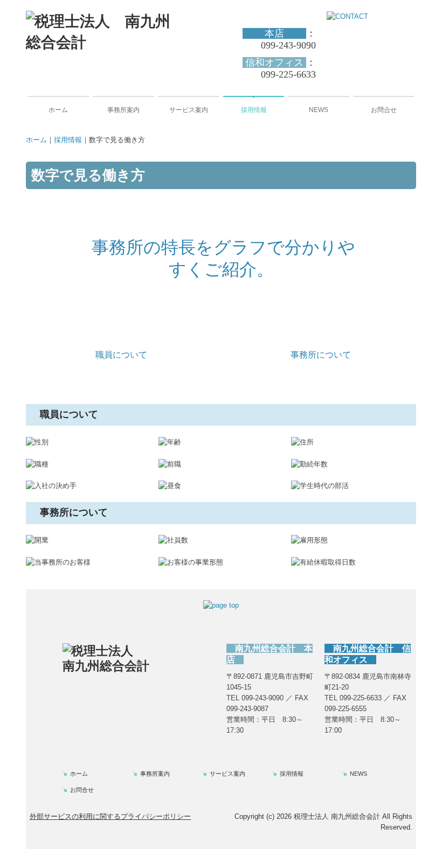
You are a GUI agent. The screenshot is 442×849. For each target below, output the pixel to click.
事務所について (321, 354)
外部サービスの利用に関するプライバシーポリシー (110, 816)
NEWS (318, 110)
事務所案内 (123, 110)
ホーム (58, 110)
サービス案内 (188, 110)
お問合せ (384, 110)
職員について (121, 354)
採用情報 (254, 110)
